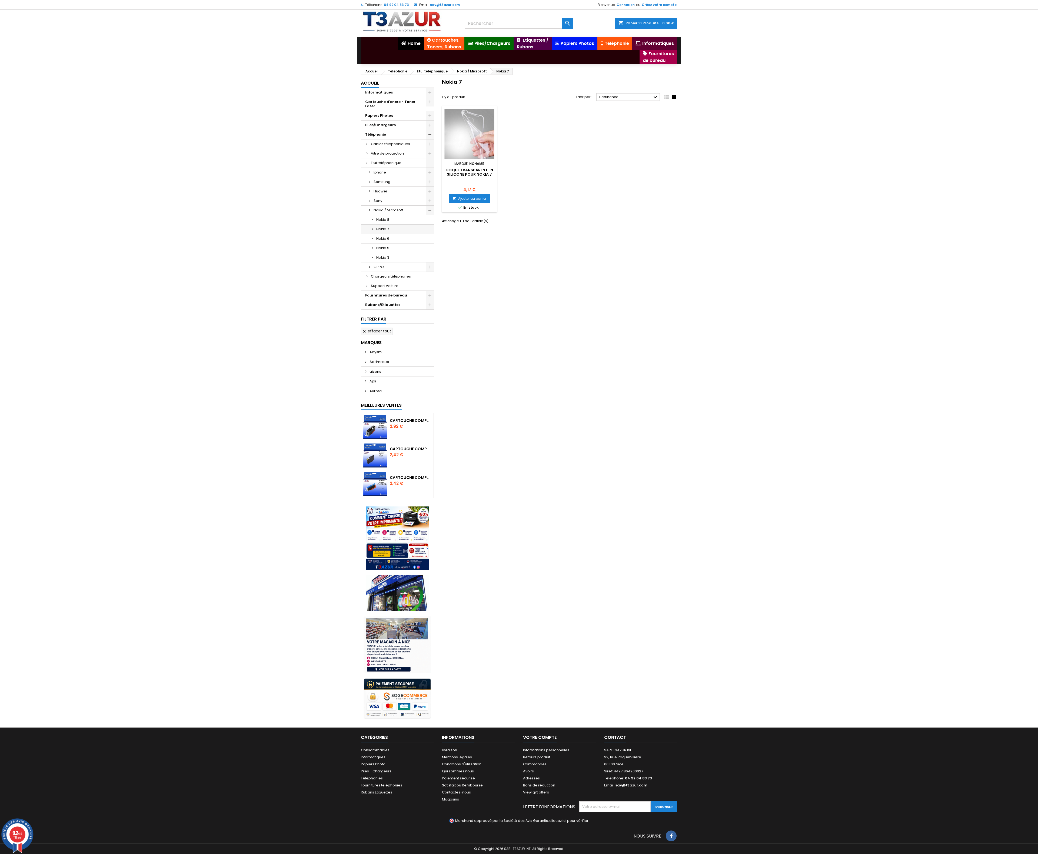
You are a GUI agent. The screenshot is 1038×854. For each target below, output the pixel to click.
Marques (371, 342)
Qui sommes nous (458, 771)
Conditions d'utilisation (461, 764)
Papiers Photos (379, 115)
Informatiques (379, 92)
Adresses (531, 778)
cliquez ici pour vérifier (568, 820)
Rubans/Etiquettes (382, 304)
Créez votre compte (659, 4)
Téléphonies (372, 778)
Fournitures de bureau (386, 295)
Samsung (382, 181)
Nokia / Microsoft (388, 210)
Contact (615, 737)
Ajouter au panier (469, 198)
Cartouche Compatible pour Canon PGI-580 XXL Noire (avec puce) (410, 420)
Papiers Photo (373, 764)
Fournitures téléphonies (381, 785)
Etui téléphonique (386, 162)
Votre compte (540, 737)
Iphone (380, 172)
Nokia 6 (382, 238)
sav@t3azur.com (445, 4)
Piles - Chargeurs (376, 771)
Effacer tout (376, 331)
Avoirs (528, 771)
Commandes (535, 764)
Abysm (375, 352)
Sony (378, 200)
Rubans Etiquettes (376, 792)
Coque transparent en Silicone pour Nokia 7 (469, 172)
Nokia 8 (382, 219)
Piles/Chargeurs (380, 125)
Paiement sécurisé (458, 778)
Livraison (449, 750)
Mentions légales (457, 757)
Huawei (380, 191)
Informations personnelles (546, 750)
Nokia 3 (382, 257)
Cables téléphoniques (390, 143)
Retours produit (536, 757)
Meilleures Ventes (381, 405)
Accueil (370, 83)
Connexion (626, 4)
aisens (375, 371)
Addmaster (379, 361)
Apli (372, 381)
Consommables (375, 750)
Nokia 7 (382, 229)
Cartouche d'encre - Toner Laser (390, 104)
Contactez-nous (456, 792)
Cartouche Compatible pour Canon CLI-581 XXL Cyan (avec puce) (410, 477)
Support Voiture (384, 285)
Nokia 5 (382, 248)
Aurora (375, 390)
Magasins (450, 799)
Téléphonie (375, 134)
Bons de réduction (539, 785)
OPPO (379, 266)
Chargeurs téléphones (391, 276)
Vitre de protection (387, 153)
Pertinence (628, 97)
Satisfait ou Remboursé (462, 785)
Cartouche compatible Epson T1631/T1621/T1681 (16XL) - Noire (410, 449)
